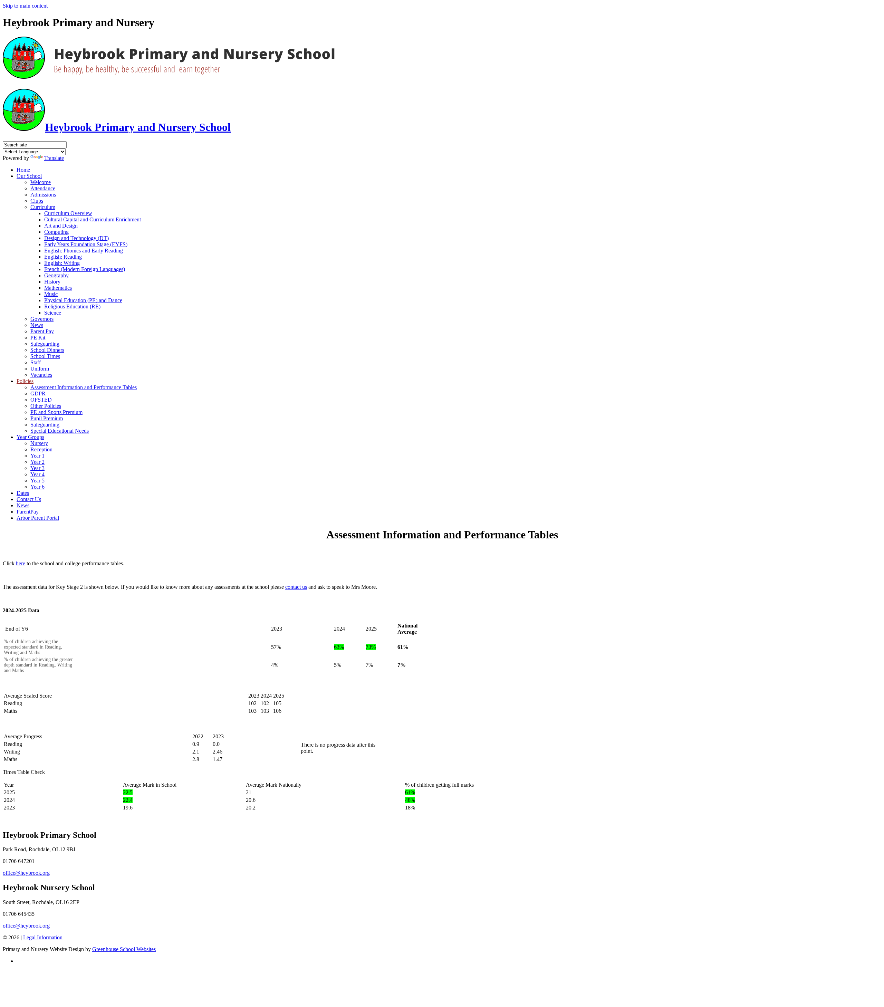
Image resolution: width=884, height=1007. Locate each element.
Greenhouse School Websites (124, 949)
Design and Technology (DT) (76, 238)
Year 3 (37, 468)
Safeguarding (44, 344)
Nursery (39, 443)
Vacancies (41, 375)
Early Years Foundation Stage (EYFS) (85, 244)
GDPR (38, 393)
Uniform (39, 369)
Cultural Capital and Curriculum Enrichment (92, 219)
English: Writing (62, 263)
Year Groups (30, 437)
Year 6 (37, 487)
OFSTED (41, 400)
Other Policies (45, 406)
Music (51, 294)
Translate (54, 158)
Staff (35, 362)
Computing (56, 232)
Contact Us (29, 499)
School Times (45, 356)
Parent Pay (42, 331)
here (20, 563)
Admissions (43, 195)
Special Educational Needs (59, 431)
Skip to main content (25, 6)
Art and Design (61, 226)
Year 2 (37, 462)
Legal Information (43, 937)
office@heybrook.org (26, 873)
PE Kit (37, 338)
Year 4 (37, 474)
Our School (29, 176)
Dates (23, 493)
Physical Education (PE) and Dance (83, 300)
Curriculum (42, 207)
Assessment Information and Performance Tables (83, 387)
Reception (41, 449)
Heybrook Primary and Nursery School (138, 127)
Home (23, 170)
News (36, 325)
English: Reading (63, 257)
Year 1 (37, 456)
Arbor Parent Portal (38, 518)
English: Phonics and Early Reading (83, 250)
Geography (56, 275)
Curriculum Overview (68, 213)
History (52, 282)
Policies (25, 381)
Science (52, 313)
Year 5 (37, 480)
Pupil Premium (46, 418)
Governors (42, 319)
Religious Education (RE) (72, 306)
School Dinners (47, 350)
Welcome (40, 182)
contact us (296, 587)
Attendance (42, 188)
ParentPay (28, 512)
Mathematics (58, 288)
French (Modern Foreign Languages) (84, 269)
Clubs (36, 201)
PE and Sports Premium (56, 412)
